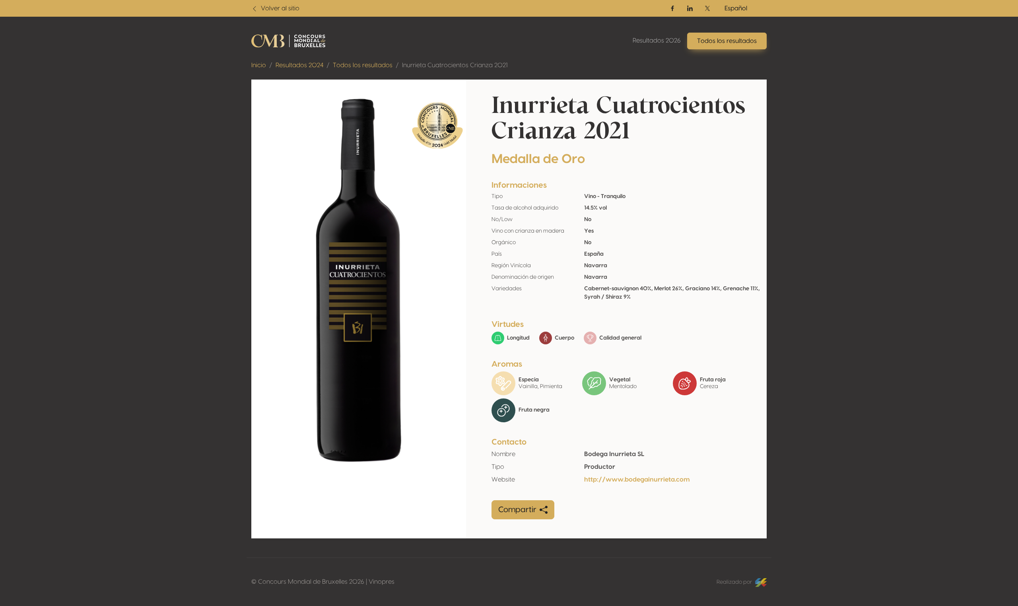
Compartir (517, 510)
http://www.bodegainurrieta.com (637, 479)
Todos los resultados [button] (727, 41)
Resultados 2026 (657, 40)
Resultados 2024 (299, 65)
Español (736, 8)
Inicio (258, 65)
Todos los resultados (362, 65)
